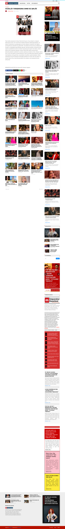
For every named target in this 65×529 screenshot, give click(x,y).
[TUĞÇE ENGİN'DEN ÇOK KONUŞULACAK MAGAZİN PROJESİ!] (11, 166)
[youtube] (56, 1)
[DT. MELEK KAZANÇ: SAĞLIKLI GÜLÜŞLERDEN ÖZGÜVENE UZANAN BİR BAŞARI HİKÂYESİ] (11, 79)
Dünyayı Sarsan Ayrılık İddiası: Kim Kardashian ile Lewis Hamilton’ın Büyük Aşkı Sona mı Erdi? (36, 171)
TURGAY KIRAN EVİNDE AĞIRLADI (37, 95)
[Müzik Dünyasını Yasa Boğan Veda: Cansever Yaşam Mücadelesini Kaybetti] (37, 115)
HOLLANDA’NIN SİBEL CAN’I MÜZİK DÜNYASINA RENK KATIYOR (23, 184)
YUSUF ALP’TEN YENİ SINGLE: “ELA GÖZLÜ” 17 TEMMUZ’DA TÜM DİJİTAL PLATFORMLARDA (36, 158)
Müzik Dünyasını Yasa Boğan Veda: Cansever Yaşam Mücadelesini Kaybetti (36, 120)
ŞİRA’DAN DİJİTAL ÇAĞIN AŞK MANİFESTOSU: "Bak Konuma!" (23, 171)
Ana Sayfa (7, 6)
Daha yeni (7, 189)
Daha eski (40, 189)
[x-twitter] (54, 1)
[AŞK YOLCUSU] (37, 127)
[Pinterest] (22, 70)
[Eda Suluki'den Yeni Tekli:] (11, 153)
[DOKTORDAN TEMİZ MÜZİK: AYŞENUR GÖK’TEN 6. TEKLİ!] (24, 104)
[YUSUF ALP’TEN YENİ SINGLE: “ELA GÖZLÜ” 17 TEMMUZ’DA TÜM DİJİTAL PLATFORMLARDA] (37, 153)
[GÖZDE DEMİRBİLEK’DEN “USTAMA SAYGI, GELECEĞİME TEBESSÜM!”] (24, 79)
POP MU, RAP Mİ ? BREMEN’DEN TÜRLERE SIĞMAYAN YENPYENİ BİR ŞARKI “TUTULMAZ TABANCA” (37, 84)
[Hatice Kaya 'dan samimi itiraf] (24, 153)
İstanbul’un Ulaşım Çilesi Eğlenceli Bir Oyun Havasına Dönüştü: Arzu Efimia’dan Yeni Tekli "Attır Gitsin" (36, 146)
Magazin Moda (22, 3)
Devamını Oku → (48, 58)
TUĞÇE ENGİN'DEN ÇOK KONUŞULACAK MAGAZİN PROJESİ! (9, 171)
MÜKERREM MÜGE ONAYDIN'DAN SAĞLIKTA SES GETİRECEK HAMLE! (11, 145)
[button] (59, 3)
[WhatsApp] (20, 70)
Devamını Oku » (48, 385)
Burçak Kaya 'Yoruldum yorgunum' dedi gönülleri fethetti (24, 120)
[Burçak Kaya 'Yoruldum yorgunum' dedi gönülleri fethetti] (24, 115)
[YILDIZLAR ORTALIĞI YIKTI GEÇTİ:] (11, 104)
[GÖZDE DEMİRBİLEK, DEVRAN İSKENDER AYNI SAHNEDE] (11, 127)
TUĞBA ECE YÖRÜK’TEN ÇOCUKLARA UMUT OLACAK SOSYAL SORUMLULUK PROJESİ (23, 133)
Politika (28, 3)
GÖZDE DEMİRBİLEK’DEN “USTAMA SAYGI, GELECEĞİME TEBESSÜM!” (23, 84)
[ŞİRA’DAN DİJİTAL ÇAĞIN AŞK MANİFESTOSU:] (24, 166)
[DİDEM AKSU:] (11, 179)
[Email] (24, 70)
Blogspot (10, 527)
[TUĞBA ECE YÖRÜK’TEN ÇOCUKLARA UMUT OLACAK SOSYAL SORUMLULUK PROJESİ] (24, 127)
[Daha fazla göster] (26, 70)
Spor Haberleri (35, 3)
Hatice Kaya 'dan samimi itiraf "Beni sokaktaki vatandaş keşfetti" (24, 158)
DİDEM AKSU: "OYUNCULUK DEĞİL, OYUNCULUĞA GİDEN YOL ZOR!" (11, 184)
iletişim (59, 527)
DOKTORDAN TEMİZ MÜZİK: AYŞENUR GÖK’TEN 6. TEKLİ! (23, 108)
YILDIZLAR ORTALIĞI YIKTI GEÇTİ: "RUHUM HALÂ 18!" (11, 108)
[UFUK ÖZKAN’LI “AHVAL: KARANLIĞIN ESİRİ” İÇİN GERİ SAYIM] (11, 91)
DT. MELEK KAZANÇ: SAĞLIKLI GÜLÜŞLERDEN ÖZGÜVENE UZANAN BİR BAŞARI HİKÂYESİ (10, 84)
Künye (55, 527)
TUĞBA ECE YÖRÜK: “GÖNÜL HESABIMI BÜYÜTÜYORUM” (23, 96)
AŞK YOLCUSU (48, 125)
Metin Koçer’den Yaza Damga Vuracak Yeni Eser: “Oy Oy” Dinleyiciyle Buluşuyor (23, 145)
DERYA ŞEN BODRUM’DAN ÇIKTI (36, 108)
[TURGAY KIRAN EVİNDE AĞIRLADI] (37, 91)
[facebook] (53, 1)
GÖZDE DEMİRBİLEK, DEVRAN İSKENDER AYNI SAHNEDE (10, 132)
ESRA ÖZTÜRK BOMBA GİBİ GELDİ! (10, 120)
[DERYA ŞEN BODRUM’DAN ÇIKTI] (37, 104)
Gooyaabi (19, 527)
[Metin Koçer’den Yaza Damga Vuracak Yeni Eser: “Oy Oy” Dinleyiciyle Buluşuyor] (24, 140)
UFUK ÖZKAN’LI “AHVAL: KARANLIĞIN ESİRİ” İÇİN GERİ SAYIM (10, 96)
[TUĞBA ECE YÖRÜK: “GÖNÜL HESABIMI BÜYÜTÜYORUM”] (47, 251)
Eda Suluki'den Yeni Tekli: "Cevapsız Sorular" (9, 158)
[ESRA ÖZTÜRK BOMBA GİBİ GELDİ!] (11, 115)
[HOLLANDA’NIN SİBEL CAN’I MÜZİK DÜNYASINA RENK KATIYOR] (24, 179)
